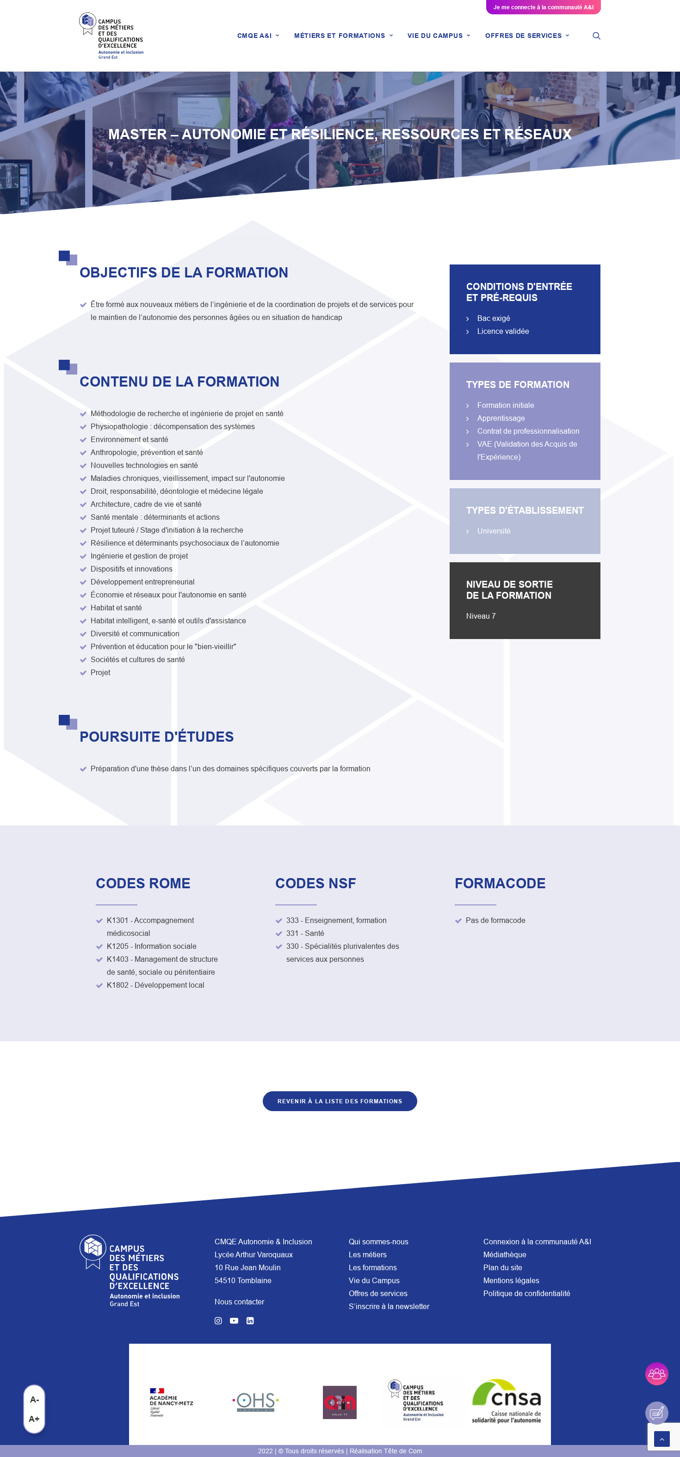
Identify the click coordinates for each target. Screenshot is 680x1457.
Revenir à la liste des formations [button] (340, 1101)
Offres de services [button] (523, 35)
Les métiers (368, 1254)
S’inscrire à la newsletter (389, 1306)
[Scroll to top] (662, 1438)
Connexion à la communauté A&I (537, 1241)
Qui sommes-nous (378, 1241)
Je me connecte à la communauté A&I (543, 7)
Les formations (373, 1267)
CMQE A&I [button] (254, 35)
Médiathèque (504, 1254)
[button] (597, 35)
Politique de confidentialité (526, 1293)
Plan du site (502, 1267)
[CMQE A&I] (111, 35)
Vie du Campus (374, 1280)
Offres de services (378, 1293)
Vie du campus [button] (435, 35)
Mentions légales (511, 1280)
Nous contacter (239, 1301)
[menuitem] (258, 35)
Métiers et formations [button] (339, 35)
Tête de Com (403, 1451)
